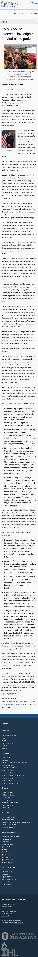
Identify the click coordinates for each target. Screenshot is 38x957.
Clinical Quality (6, 797)
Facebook (6, 847)
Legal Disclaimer (6, 877)
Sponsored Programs (8, 827)
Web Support (5, 887)
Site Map (4, 746)
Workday (4, 748)
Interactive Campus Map (9, 735)
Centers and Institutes (8, 817)
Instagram (6, 854)
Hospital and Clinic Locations (10, 803)
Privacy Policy (6, 882)
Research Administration (9, 825)
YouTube (6, 852)
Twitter (5, 849)
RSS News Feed (8, 860)
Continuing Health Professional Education (14, 763)
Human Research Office (9, 819)
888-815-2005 (19, 923)
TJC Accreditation (7, 884)
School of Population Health (10, 783)
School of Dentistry (7, 770)
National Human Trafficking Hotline (13, 704)
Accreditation (6, 757)
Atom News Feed (8, 862)
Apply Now (5, 760)
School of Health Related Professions (13, 775)
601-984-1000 (18, 920)
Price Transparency (7, 805)
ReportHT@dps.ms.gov (9, 694)
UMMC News (5, 842)
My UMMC (5, 741)
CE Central (5, 728)
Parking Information (8, 743)
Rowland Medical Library (9, 768)
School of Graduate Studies (10, 773)
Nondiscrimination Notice (9, 879)
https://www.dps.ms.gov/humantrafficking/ (16, 701)
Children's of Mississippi (9, 795)
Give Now (4, 733)
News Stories (12, 6)
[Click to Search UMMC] (32, 3)
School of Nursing (7, 781)
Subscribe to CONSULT (8, 844)
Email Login (5, 730)
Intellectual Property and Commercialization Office (17, 822)
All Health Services (7, 792)
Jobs (3, 738)
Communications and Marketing (11, 836)
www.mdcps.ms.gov (8, 685)
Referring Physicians (8, 808)
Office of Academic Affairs (9, 765)
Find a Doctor (6, 800)
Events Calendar (6, 839)
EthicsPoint (5, 874)
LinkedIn (6, 857)
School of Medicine (7, 778)
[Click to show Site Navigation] (36, 3)
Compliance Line (7, 871)
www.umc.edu (5, 916)
